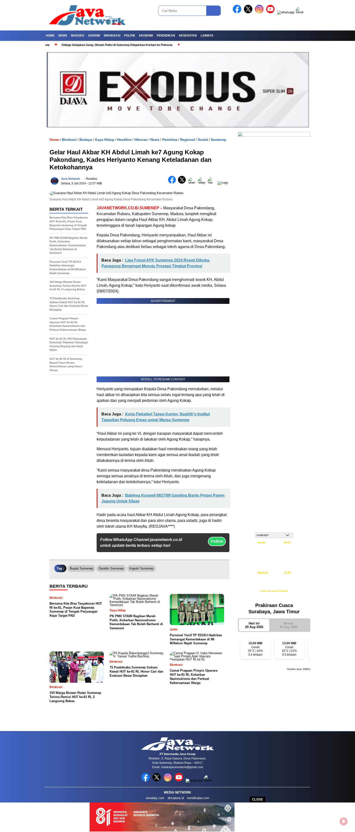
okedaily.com (155, 798)
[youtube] (271, 12)
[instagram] (260, 12)
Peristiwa (169, 140)
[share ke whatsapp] (193, 182)
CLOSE (257, 799)
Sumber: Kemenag (274, 596)
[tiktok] (300, 12)
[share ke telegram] (203, 182)
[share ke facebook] (173, 182)
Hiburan (141, 140)
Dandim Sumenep (111, 568)
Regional (187, 140)
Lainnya (207, 35)
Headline (124, 140)
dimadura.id (176, 798)
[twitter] (249, 12)
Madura (77, 35)
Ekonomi (146, 35)
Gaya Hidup (104, 140)
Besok (288, 625)
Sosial (203, 140)
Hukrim (94, 35)
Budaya (85, 140)
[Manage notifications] (344, 821)
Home (50, 35)
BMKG (306, 669)
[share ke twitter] (183, 182)
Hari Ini (254, 625)
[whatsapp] (285, 12)
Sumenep (218, 140)
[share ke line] (213, 182)
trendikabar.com (198, 798)
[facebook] (238, 12)
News (62, 35)
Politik (129, 35)
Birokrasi (112, 35)
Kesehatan (188, 35)
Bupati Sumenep (81, 568)
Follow (217, 541)
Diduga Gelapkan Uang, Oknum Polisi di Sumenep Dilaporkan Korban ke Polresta (99, 45)
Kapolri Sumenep (141, 568)
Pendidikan (166, 35)
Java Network (70, 178)
